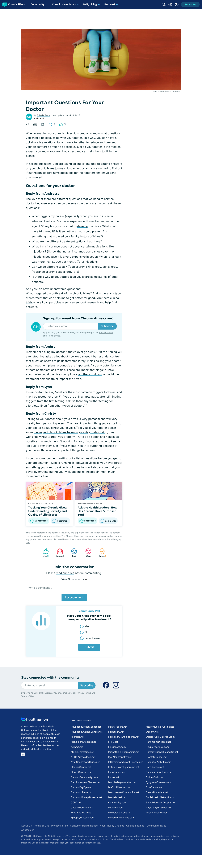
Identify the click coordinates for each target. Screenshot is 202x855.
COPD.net (76, 802)
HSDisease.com (117, 746)
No (86, 632)
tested (42, 396)
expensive (79, 256)
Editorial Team (43, 115)
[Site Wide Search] (163, 4)
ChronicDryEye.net (81, 787)
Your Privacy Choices (112, 825)
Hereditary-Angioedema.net (123, 736)
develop (82, 226)
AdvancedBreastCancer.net (86, 726)
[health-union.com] (34, 720)
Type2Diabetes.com (157, 812)
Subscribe (107, 326)
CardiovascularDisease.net (85, 782)
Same (101, 552)
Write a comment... (40, 587)
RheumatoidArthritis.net (159, 772)
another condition (90, 374)
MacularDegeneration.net (122, 782)
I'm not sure (92, 638)
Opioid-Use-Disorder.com (160, 736)
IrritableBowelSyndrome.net (123, 767)
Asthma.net (77, 746)
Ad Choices (27, 829)
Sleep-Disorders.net (157, 792)
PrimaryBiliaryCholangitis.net (162, 751)
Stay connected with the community (50, 677)
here (28, 542)
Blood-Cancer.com (81, 772)
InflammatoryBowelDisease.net (125, 762)
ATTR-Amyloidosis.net (83, 756)
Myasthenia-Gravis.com (121, 817)
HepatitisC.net (116, 731)
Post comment (74, 597)
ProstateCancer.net (156, 756)
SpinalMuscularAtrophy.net (161, 802)
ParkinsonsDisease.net (158, 741)
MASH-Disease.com (119, 787)
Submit (89, 647)
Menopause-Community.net (123, 792)
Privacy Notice (106, 332)
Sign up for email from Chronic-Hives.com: (78, 318)
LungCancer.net (117, 772)
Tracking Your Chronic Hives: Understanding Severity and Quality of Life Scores (47, 511)
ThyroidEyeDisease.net (159, 807)
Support (59, 552)
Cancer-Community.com (84, 777)
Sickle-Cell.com (154, 777)
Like (44, 552)
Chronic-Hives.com (81, 792)
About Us (26, 825)
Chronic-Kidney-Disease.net (86, 797)
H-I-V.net (113, 741)
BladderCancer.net (81, 767)
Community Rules (156, 825)
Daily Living (90, 4)
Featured (109, 4)
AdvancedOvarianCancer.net (86, 731)
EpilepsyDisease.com (82, 817)
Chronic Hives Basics (64, 4)
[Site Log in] (176, 4)
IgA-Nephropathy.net (120, 756)
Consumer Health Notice (84, 825)
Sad (72, 552)
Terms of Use (53, 335)
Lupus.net (113, 777)
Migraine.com (115, 807)
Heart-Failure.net (117, 726)
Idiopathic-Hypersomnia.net (123, 751)
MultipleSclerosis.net (119, 812)
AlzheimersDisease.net (83, 741)
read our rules (65, 573)
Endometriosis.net (81, 812)
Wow (86, 552)
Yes (87, 626)
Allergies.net (77, 736)
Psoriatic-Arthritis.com (158, 762)
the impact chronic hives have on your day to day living (70, 432)
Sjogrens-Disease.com (158, 782)
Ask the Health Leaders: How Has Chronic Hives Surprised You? (97, 511)
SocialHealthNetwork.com (160, 797)
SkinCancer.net (154, 787)
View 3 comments (73, 579)
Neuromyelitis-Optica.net (160, 726)
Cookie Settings (135, 825)
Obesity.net (152, 731)
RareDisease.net (155, 767)
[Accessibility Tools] (170, 4)
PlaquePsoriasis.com (157, 746)
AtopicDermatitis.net (82, 751)
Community (38, 4)
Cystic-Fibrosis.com (82, 807)
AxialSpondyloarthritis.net (85, 762)
